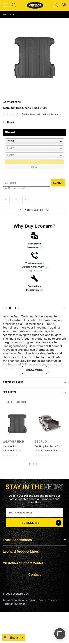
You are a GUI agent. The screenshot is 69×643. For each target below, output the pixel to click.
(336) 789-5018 (34, 270)
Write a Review (50, 114)
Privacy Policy (37, 600)
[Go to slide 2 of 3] (33, 464)
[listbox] (34, 141)
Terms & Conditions (15, 600)
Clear (34, 167)
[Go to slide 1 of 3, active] (30, 464)
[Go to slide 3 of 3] (36, 464)
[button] (34, 210)
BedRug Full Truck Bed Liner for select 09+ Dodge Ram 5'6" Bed (48, 450)
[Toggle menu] (5, 5)
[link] (17, 423)
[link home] (35, 5)
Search (58, 182)
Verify (34, 161)
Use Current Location (16, 188)
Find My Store (8, 14)
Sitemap (20, 603)
